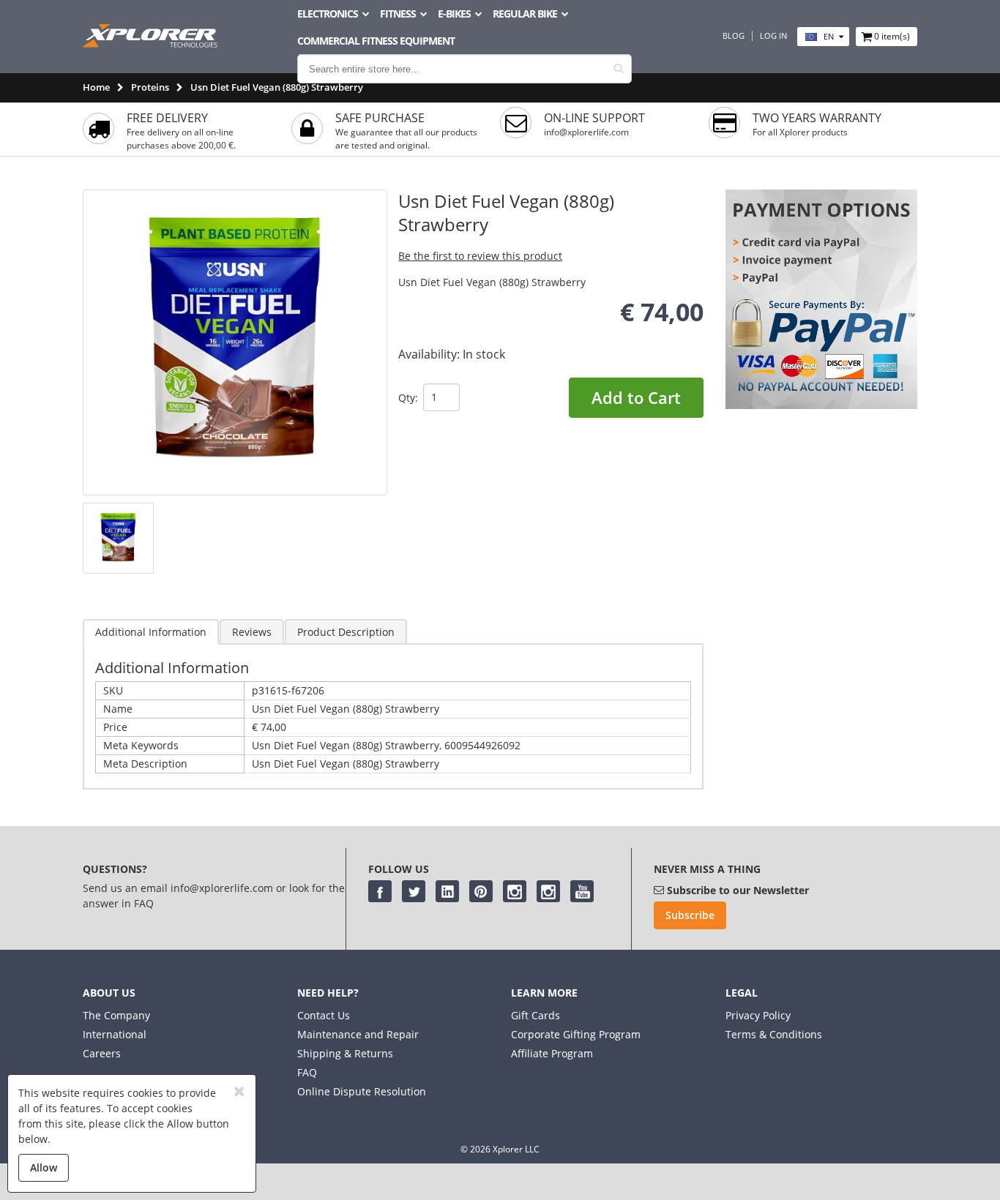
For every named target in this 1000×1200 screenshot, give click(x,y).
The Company (116, 1015)
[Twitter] (413, 891)
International (114, 1034)
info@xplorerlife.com (586, 132)
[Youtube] (582, 891)
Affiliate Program (552, 1053)
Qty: (408, 398)
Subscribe (689, 915)
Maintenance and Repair (358, 1034)
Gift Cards (535, 1015)
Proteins (150, 87)
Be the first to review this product (480, 256)
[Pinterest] (481, 891)
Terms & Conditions (773, 1034)
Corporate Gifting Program (576, 1034)
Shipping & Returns (345, 1053)
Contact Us (323, 1015)
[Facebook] (380, 891)
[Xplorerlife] (151, 43)
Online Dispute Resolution (361, 1091)
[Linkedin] (447, 891)
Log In (773, 36)
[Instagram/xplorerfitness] (548, 891)
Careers (102, 1053)
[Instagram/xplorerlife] (514, 891)
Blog (734, 36)
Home (96, 87)
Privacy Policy (758, 1015)
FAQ (307, 1072)
